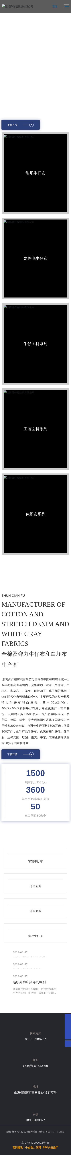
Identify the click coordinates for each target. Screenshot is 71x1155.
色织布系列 (35, 516)
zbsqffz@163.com (35, 1069)
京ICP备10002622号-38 (35, 1146)
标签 (61, 1135)
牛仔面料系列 (35, 345)
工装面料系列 (35, 430)
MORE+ (17, 1003)
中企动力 (30, 1150)
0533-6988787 (35, 1043)
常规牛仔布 (35, 175)
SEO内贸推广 (50, 1150)
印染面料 (35, 889)
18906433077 (35, 1123)
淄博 (38, 1150)
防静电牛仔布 (35, 260)
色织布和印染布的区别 (29, 986)
